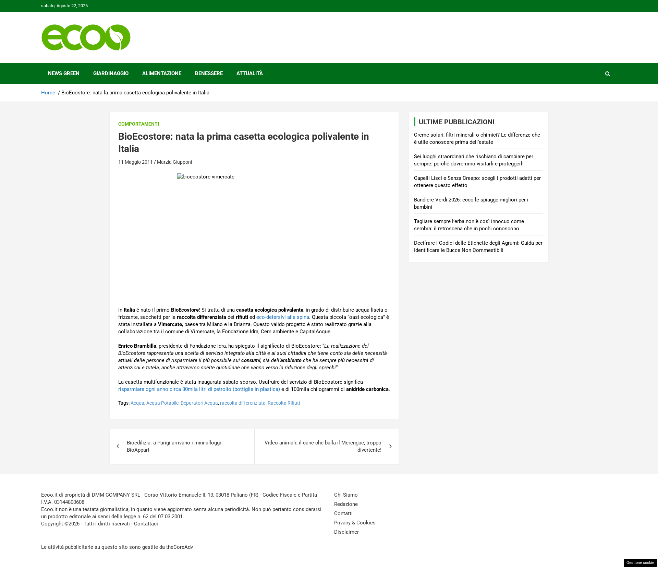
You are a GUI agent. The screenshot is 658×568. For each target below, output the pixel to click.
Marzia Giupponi (174, 162)
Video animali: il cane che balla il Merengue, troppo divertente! (323, 446)
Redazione (346, 504)
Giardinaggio (111, 73)
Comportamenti (138, 124)
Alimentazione (161, 73)
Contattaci (146, 524)
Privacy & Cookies (355, 523)
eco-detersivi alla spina (282, 317)
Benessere (209, 73)
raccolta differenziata (243, 403)
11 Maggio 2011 (135, 162)
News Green (64, 73)
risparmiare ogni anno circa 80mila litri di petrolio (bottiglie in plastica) (199, 389)
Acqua (137, 403)
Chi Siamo (346, 495)
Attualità (249, 73)
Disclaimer (346, 532)
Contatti (343, 513)
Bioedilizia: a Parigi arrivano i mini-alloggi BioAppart (174, 446)
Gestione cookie (640, 562)
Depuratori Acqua (199, 403)
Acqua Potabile (162, 403)
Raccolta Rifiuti (284, 403)
